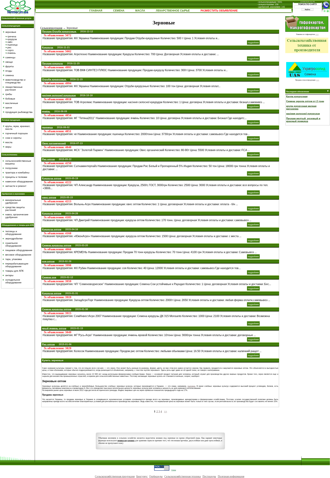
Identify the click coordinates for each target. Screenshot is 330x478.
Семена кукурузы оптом (56, 245)
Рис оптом (48, 159)
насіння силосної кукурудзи (59, 95)
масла (8, 142)
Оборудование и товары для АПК (18, 225)
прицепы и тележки (16, 177)
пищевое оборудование (18, 250)
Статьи (173, 470)
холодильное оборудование (13, 281)
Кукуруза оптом (51, 178)
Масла (140, 10)
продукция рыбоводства (18, 112)
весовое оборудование (18, 254)
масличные (11, 103)
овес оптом (49, 197)
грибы (8, 94)
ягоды (8, 70)
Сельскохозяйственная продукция (115, 476)
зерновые (10, 32)
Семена (118, 10)
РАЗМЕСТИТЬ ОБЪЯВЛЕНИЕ (219, 10)
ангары (9, 275)
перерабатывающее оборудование (16, 265)
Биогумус (142, 476)
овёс (10, 42)
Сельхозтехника (9, 155)
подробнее (253, 42)
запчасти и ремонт (15, 186)
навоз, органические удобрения (16, 216)
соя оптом (48, 261)
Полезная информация (231, 476)
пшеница (12, 44)
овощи (9, 61)
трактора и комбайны (17, 172)
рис (9, 47)
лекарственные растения (14, 88)
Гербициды (156, 476)
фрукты (9, 66)
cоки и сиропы (13, 137)
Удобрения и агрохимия (13, 194)
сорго (10, 50)
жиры (8, 146)
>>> (317, 34)
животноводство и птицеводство (15, 81)
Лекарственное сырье (173, 10)
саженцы (10, 57)
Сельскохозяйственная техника (182, 476)
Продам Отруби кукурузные (59, 31)
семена (9, 75)
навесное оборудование (19, 181)
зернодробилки (14, 238)
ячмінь (46, 111)
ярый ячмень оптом (54, 328)
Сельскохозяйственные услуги (16, 18)
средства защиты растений (15, 208)
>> (165, 411)
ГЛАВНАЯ (95, 10)
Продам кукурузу (52, 63)
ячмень (11, 53)
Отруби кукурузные (54, 79)
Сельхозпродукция (11, 26)
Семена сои (49, 277)
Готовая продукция (11, 120)
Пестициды (209, 476)
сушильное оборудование (13, 244)
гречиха (11, 36)
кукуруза (12, 39)
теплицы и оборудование (13, 232)
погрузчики (11, 168)
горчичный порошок (16, 133)
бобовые (10, 98)
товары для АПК (14, 270)
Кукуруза (47, 47)
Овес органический (54, 143)
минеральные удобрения (13, 201)
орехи (8, 107)
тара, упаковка (13, 259)
